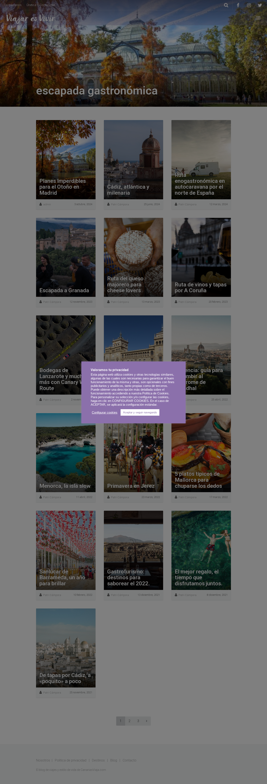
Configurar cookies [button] (104, 412)
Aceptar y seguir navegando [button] (140, 412)
